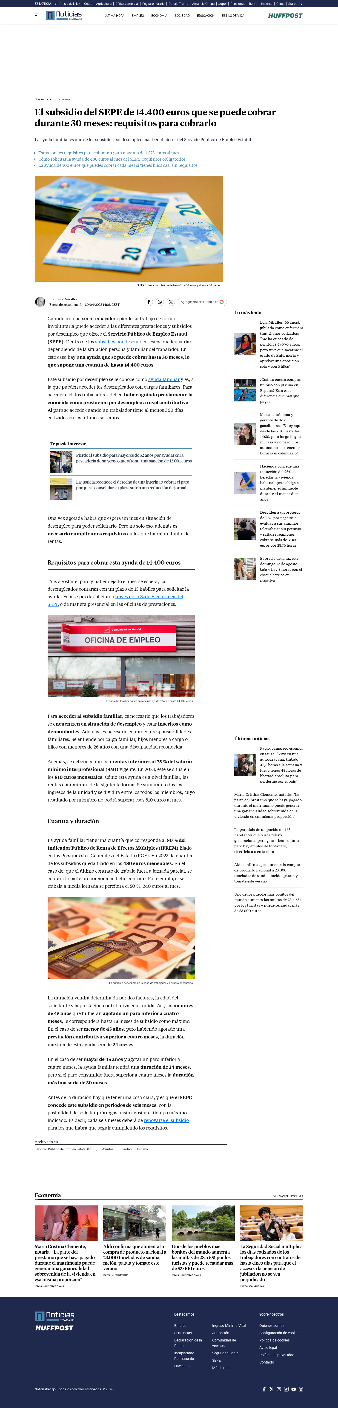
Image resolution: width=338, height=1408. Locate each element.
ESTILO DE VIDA (233, 16)
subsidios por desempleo (121, 342)
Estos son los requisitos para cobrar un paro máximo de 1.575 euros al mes (108, 153)
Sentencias (183, 1332)
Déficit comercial (126, 4)
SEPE (216, 1360)
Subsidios (125, 1149)
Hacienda (182, 1365)
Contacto (266, 1362)
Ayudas (108, 1149)
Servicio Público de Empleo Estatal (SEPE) (66, 1149)
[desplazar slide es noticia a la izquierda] (55, 3)
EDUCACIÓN (206, 16)
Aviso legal (268, 1347)
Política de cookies (274, 1340)
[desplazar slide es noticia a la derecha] (301, 3)
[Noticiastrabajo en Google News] (300, 1389)
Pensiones (237, 4)
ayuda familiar (164, 379)
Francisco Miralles (63, 299)
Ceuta (88, 4)
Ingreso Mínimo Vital (229, 1325)
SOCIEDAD (182, 16)
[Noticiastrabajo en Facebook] (263, 1389)
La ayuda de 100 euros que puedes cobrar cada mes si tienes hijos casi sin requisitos (118, 165)
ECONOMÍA (159, 16)
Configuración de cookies (279, 1332)
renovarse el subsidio (166, 1120)
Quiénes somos (271, 1325)
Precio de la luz (69, 4)
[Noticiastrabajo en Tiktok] (286, 1389)
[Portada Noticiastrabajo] (54, 1316)
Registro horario (153, 4)
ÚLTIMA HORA (114, 16)
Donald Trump (178, 4)
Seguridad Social (225, 1352)
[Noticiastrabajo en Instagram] (278, 1389)
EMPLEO (138, 16)
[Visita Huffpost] (285, 15)
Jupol (222, 4)
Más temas (221, 1367)
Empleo (180, 1325)
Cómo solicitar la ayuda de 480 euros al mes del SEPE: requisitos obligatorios (112, 159)
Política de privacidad (276, 1354)
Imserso (266, 4)
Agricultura (104, 4)
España (142, 1149)
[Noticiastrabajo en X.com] (271, 1389)
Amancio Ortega (203, 4)
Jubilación (220, 1332)
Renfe (253, 4)
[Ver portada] (64, 15)
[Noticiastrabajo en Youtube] (293, 1389)
